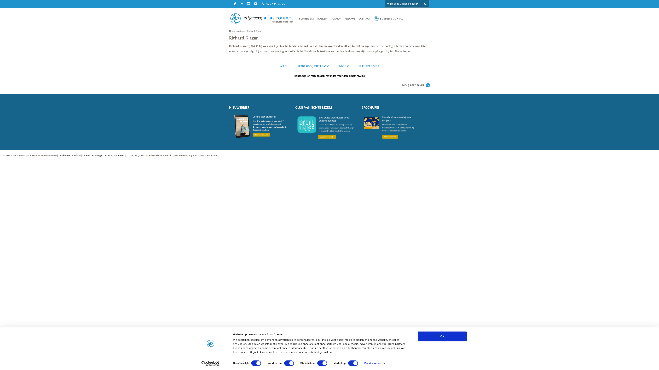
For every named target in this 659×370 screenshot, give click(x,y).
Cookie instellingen (93, 155)
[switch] (289, 363)
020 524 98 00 (275, 3)
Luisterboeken (369, 66)
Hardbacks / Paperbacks (313, 66)
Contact (365, 18)
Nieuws (350, 18)
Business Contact (392, 18)
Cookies (76, 155)
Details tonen (372, 363)
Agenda (336, 18)
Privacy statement (114, 155)
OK (442, 336)
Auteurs (241, 31)
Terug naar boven (413, 85)
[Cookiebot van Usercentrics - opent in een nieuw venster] (210, 363)
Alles (283, 66)
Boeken (322, 18)
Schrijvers (306, 18)
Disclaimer (64, 155)
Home (232, 31)
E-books (344, 66)
